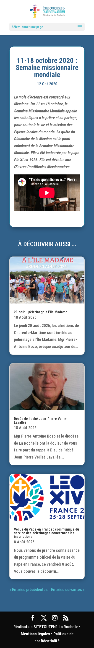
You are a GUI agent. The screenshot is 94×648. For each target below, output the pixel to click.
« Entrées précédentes (28, 589)
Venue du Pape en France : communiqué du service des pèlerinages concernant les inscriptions (46, 533)
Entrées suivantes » (68, 589)
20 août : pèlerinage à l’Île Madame (40, 312)
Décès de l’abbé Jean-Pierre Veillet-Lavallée (41, 421)
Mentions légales (35, 633)
